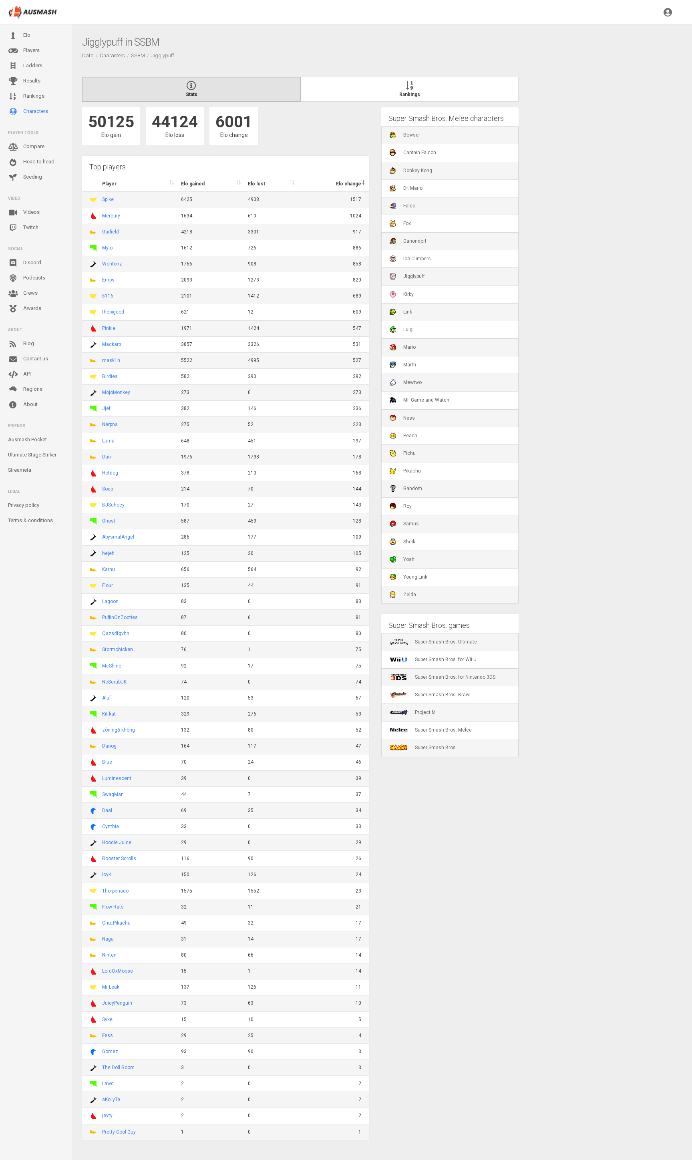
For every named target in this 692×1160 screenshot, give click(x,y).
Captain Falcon (419, 152)
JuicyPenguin (117, 1003)
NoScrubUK (114, 682)
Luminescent (116, 778)
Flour (107, 585)
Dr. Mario (412, 188)
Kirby (408, 294)
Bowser (411, 135)
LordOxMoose (117, 971)
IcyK (106, 874)
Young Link (415, 577)
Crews (30, 293)
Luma (108, 441)
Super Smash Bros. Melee (443, 730)
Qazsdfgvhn (115, 633)
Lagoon (110, 601)
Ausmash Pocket (27, 439)
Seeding (32, 177)
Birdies (110, 376)
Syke (107, 1019)
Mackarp (111, 344)
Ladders (32, 65)
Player (109, 184)
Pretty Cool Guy (119, 1132)
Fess (107, 1035)
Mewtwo (412, 382)
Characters (35, 111)
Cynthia (110, 826)
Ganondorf (414, 241)
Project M (425, 712)
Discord (31, 262)
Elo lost (256, 184)
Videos (31, 212)
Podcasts (33, 278)
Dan (106, 457)
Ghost (108, 521)
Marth (409, 365)
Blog (28, 343)
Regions (32, 389)
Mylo (107, 248)
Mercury (111, 216)
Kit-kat (109, 714)
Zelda (409, 594)
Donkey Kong (417, 170)
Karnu (108, 569)
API (26, 374)
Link (407, 312)
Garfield (110, 232)
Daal (107, 810)
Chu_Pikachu (116, 923)
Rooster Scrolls (119, 858)
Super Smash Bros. (436, 747)
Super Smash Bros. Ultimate (446, 642)
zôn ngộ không (118, 730)
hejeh (108, 553)
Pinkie (108, 328)
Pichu (409, 453)
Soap (107, 489)
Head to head (38, 162)
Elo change (348, 184)
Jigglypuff (414, 276)
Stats (191, 94)
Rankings (33, 96)
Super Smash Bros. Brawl (443, 695)
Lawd (108, 1083)
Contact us (35, 359)
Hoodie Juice (116, 842)
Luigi (408, 329)
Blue (107, 762)
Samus (411, 524)
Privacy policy (23, 505)
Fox (407, 223)
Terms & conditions (30, 520)
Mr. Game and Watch (426, 400)
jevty (107, 1115)
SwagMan (113, 794)
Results (31, 81)
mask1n (111, 360)
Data (88, 55)
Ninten (109, 955)
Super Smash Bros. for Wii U (446, 659)
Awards (31, 308)
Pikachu (412, 471)
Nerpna (110, 424)
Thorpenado (115, 891)
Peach (410, 435)
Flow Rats (113, 907)
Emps (108, 280)
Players (31, 50)
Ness (409, 418)
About (30, 404)
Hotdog (110, 473)
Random (412, 488)
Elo (26, 35)
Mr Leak (110, 987)
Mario (409, 347)
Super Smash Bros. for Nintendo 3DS (455, 677)
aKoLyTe (111, 1099)
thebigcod (113, 312)
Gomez (110, 1051)
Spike (108, 199)
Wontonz (112, 264)
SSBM (138, 55)
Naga (108, 939)
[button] (668, 12)
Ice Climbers (417, 258)
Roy (407, 506)
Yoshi (409, 559)
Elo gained (193, 184)
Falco (409, 206)
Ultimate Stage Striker (32, 455)
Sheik (409, 542)
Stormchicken (117, 649)
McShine (111, 666)
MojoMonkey (116, 392)
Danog (109, 746)
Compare (33, 146)
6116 (107, 296)
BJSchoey (113, 505)
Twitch (30, 227)
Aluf (106, 698)
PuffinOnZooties (120, 617)
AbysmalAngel (118, 537)
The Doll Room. (119, 1067)
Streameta (19, 470)
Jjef (106, 408)
